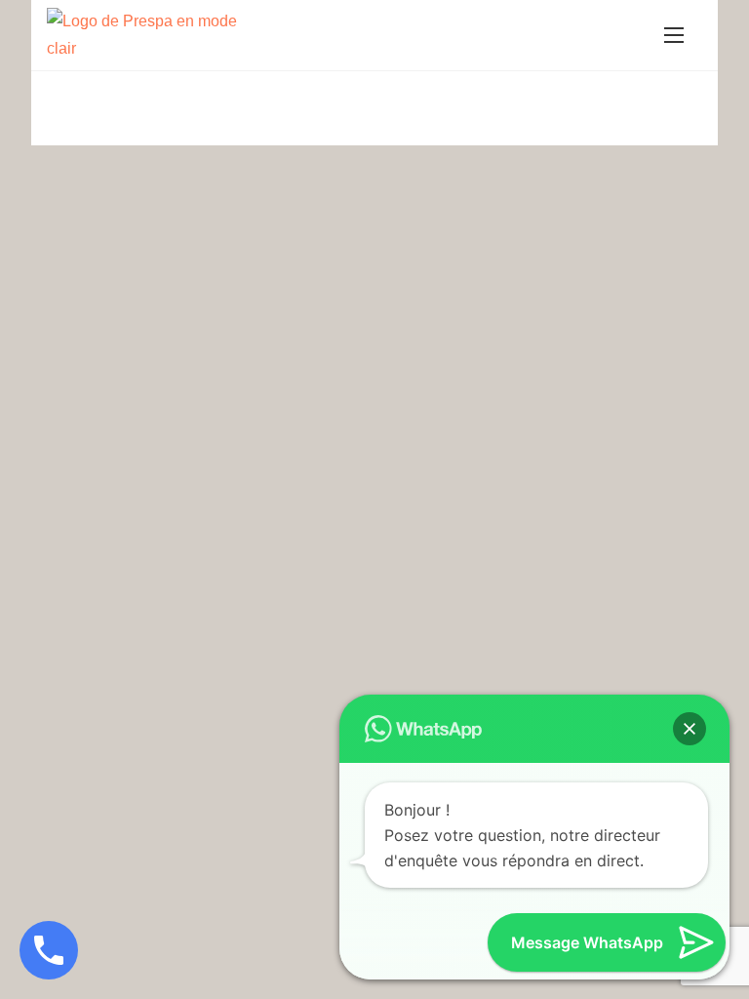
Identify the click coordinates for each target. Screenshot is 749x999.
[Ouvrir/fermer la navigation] (674, 35)
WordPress (533, 115)
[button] (689, 728)
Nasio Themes (337, 115)
